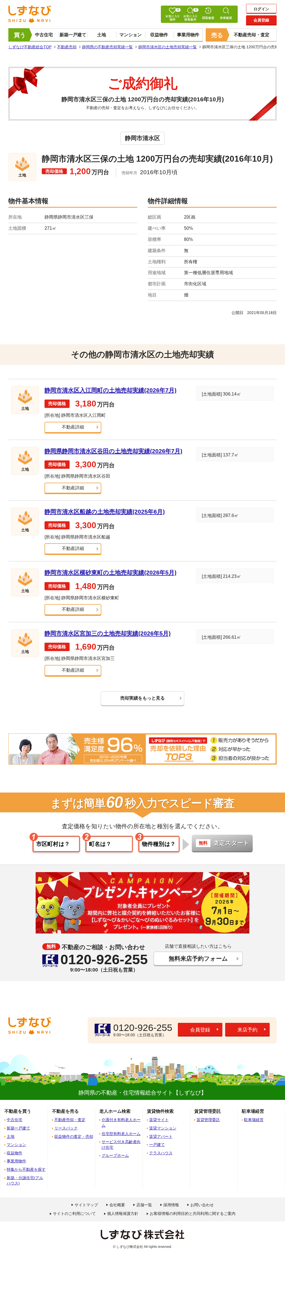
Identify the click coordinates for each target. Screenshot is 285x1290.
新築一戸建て (73, 34)
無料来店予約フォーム (198, 958)
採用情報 (171, 1205)
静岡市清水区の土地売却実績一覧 (167, 47)
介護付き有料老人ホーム (121, 1122)
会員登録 (261, 20)
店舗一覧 (144, 1205)
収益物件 (159, 34)
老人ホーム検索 (115, 1111)
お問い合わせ (202, 1205)
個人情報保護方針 (122, 1213)
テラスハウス (161, 1153)
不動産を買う (17, 1111)
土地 (101, 34)
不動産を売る (65, 1111)
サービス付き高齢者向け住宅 (121, 1145)
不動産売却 (67, 47)
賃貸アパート (161, 1136)
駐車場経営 (254, 1119)
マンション (130, 34)
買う (20, 35)
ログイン (261, 9)
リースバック (66, 1128)
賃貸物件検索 (160, 1111)
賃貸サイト (159, 1119)
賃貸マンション (162, 1128)
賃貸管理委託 (208, 1119)
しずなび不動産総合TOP (29, 47)
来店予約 (247, 1030)
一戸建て (157, 1144)
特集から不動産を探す (26, 1169)
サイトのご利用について (74, 1213)
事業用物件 (188, 34)
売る (217, 35)
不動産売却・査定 (251, 34)
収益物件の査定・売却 (73, 1136)
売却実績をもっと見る (142, 698)
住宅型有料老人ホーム (121, 1133)
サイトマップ (86, 1205)
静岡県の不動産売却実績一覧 (107, 47)
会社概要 (117, 1205)
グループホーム (115, 1155)
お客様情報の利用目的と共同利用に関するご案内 (192, 1213)
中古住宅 (44, 34)
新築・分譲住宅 (25, 1181)
